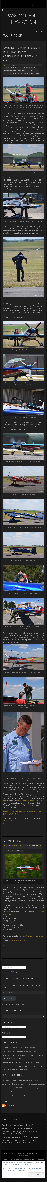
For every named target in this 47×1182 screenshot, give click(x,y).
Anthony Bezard (22, 848)
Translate (17, 972)
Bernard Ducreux (37, 848)
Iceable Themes (24, 1155)
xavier (16, 65)
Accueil (37, 31)
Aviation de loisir (26, 65)
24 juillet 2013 (9, 845)
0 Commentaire (37, 65)
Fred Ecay (19, 73)
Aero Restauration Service (10, 848)
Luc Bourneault (31, 73)
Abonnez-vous (9, 998)
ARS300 (12, 68)
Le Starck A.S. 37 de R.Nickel (18, 1096)
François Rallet (12, 73)
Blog (10, 1159)
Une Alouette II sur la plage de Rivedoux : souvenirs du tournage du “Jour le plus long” (21, 1133)
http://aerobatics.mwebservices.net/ (30, 801)
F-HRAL (37, 70)
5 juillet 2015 (8, 65)
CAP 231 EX (27, 68)
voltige (37, 73)
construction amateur (9, 851)
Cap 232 (33, 68)
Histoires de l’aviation (29, 1159)
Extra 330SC (25, 70)
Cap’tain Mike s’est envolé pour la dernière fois (17, 1048)
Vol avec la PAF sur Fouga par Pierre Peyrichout (17, 1052)
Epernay (19, 70)
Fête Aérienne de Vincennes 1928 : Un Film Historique (19, 1062)
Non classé (25, 845)
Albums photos (18, 1159)
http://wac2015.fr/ (10, 821)
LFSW (24, 73)
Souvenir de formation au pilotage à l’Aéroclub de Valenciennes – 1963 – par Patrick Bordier (19, 1141)
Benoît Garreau (19, 68)
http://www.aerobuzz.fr (19, 940)
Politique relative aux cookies (18, 1170)
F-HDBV (32, 70)
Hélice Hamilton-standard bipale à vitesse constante (26, 1092)
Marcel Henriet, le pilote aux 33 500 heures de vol (27, 1080)
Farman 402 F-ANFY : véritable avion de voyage (30, 1084)
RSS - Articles (9, 1105)
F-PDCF (5, 73)
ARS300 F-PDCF (12, 840)
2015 (7, 68)
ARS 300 (29, 848)
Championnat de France (10, 70)
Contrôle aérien (40, 1159)
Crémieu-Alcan (6, 1084)
